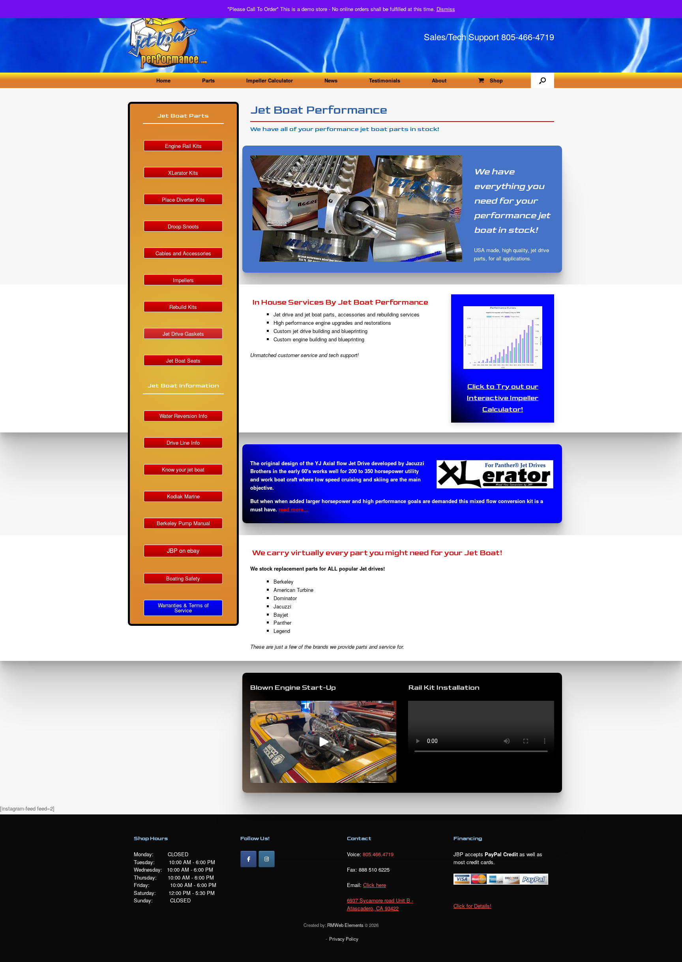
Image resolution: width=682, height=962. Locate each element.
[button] (542, 80)
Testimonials (384, 80)
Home (163, 80)
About (439, 80)
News (330, 80)
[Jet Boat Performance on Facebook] (248, 859)
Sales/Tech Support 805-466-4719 (489, 36)
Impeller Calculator (269, 80)
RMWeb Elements (345, 925)
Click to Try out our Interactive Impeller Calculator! (502, 398)
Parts (208, 80)
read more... (293, 509)
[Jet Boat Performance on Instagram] (267, 859)
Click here (374, 885)
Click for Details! (472, 906)
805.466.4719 (378, 854)
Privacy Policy (343, 939)
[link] (380, 904)
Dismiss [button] (446, 9)
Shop (496, 80)
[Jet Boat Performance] (167, 36)
